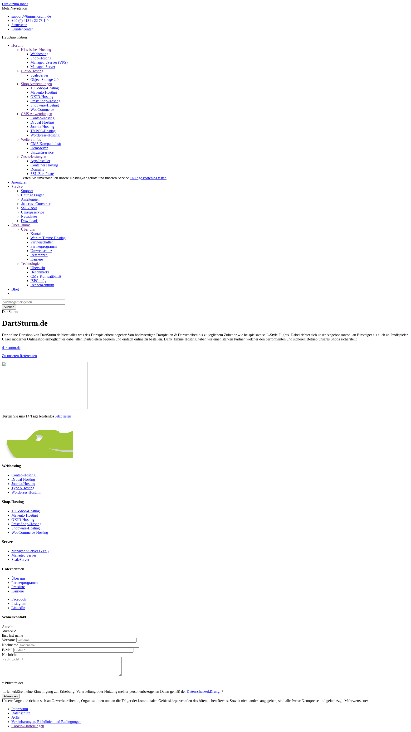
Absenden (11, 696)
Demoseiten (39, 148)
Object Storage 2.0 (44, 80)
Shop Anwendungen (36, 84)
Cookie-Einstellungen (27, 726)
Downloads (29, 221)
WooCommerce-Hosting (29, 532)
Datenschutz (20, 713)
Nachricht (9, 655)
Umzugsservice (42, 152)
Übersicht (37, 268)
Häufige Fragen (32, 195)
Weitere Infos (31, 139)
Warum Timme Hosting (48, 238)
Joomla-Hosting (42, 127)
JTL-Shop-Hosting (44, 88)
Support (27, 191)
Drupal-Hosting (42, 122)
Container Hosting (44, 165)
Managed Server (42, 67)
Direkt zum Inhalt (15, 4)
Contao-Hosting (42, 118)
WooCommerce (42, 109)
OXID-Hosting (41, 97)
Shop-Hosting (40, 58)
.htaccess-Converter (35, 204)
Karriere (36, 259)
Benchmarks (39, 272)
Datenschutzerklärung (203, 691)
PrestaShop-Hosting (45, 101)
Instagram (18, 603)
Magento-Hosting (43, 92)
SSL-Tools (29, 208)
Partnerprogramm (43, 246)
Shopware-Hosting (44, 105)
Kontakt (36, 234)
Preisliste (18, 587)
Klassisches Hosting (36, 50)
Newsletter (29, 216)
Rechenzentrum (42, 285)
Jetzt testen (63, 416)
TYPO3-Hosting (43, 131)
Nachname (10, 645)
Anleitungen (30, 199)
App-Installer (40, 161)
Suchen (9, 307)
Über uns (28, 229)
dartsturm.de (11, 348)
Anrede (7, 627)
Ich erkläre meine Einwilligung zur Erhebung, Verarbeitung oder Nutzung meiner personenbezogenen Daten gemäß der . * (115, 691)
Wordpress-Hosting (44, 135)
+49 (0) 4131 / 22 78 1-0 (30, 21)
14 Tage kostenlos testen (148, 178)
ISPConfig (38, 281)
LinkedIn (18, 608)
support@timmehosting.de (31, 16)
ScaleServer (39, 75)
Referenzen (39, 255)
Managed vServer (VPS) (49, 62)
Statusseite (19, 25)
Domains (37, 169)
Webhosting (39, 54)
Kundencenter (22, 29)
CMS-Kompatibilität (45, 276)
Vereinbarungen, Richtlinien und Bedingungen (46, 722)
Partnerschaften (42, 242)
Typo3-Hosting (22, 488)
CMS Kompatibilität (45, 144)
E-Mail (7, 650)
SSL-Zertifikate (42, 174)
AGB (15, 717)
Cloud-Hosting (32, 71)
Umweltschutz (41, 251)
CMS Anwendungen (36, 114)
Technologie (30, 264)
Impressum (19, 709)
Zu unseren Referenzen (19, 356)
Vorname (8, 640)
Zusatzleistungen (33, 157)
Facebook (18, 599)
